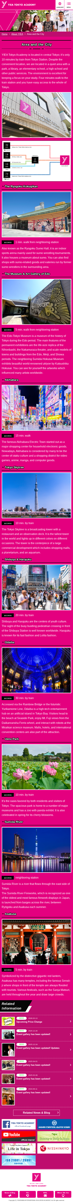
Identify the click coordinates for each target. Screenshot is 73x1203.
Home (4, 34)
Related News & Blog (36, 1112)
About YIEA (17, 34)
